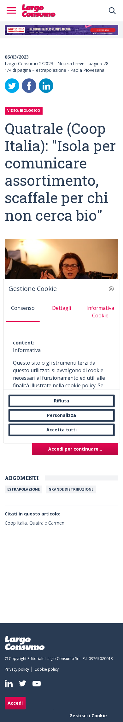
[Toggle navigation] (13, 11)
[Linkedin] (9, 683)
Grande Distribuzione (71, 489)
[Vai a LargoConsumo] (39, 10)
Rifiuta (61, 401)
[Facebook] (29, 85)
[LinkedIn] (46, 85)
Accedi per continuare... (75, 449)
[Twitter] (12, 85)
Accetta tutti (61, 430)
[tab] (22, 310)
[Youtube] (36, 683)
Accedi (15, 703)
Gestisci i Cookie (88, 716)
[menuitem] (18, 669)
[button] (111, 289)
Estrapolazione (23, 489)
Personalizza (61, 415)
